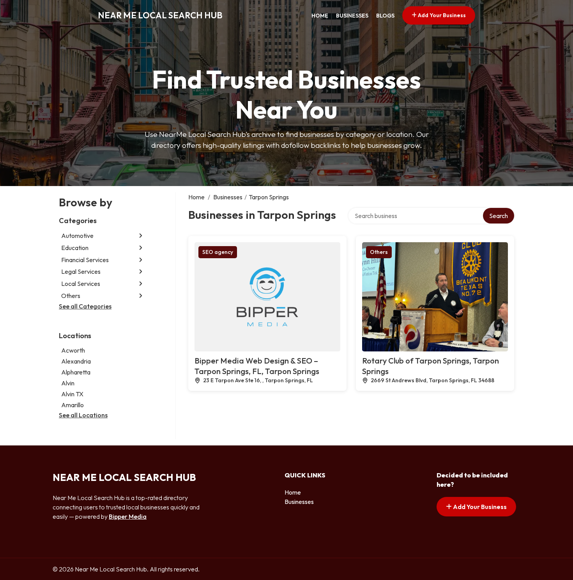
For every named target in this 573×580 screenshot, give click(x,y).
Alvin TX (72, 394)
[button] (141, 236)
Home (319, 15)
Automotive (77, 235)
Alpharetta (75, 372)
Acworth (73, 350)
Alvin (67, 383)
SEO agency (217, 251)
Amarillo (72, 405)
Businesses (352, 15)
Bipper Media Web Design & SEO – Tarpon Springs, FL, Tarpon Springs (257, 366)
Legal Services (81, 271)
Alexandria (76, 361)
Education (74, 248)
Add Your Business (441, 15)
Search (498, 216)
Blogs (385, 15)
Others (70, 296)
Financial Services (85, 260)
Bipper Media (128, 516)
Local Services (80, 283)
